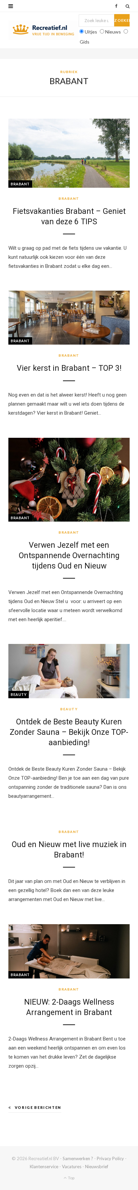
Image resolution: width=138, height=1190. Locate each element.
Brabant (20, 184)
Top (70, 1177)
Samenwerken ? (78, 1158)
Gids (84, 42)
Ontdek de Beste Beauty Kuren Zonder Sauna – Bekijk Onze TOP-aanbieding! (69, 732)
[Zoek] (128, 6)
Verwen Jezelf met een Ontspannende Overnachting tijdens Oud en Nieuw (69, 556)
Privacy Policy (110, 1158)
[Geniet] (43, 30)
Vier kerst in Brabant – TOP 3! (69, 368)
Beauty (18, 694)
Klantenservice (44, 1166)
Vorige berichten (38, 1107)
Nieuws (113, 32)
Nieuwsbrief (96, 1166)
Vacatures (71, 1166)
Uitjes (91, 32)
